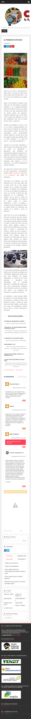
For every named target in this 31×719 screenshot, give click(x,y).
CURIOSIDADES (18, 603)
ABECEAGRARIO (8, 598)
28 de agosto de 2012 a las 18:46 (18, 437)
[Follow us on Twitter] (8, 550)
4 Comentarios (19, 370)
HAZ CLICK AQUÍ (16, 635)
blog (5, 629)
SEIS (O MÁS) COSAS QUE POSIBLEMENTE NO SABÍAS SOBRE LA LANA (15, 571)
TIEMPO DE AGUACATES (11, 563)
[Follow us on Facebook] (5, 550)
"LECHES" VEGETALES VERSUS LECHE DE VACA (14, 360)
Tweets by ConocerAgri (7, 715)
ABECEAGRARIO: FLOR (9, 344)
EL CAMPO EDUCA (8, 608)
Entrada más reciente (7, 530)
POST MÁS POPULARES (9, 557)
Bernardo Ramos (14, 384)
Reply (24, 400)
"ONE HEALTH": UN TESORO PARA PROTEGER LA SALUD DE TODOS (15, 328)
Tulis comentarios (22, 376)
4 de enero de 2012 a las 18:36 (19, 387)
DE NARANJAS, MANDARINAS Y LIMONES (14, 321)
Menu (3, 1)
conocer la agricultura (9, 370)
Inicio (21, 530)
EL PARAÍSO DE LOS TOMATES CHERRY (13, 338)
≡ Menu (4, 30)
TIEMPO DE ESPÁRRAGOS (12, 566)
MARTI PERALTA (14, 434)
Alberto (12, 406)
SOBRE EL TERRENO (20, 605)
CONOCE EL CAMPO (9, 594)
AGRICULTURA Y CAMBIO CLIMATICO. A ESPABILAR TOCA (14, 354)
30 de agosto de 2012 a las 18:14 (18, 456)
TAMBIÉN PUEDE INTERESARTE (21, 557)
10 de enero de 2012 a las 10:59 (19, 410)
